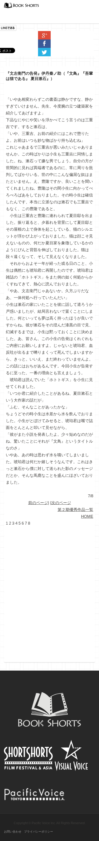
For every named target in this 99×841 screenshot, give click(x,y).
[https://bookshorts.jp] (21, 5)
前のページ (38, 502)
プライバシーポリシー (38, 831)
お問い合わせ (12, 831)
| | (49, 502)
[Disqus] (49, 592)
